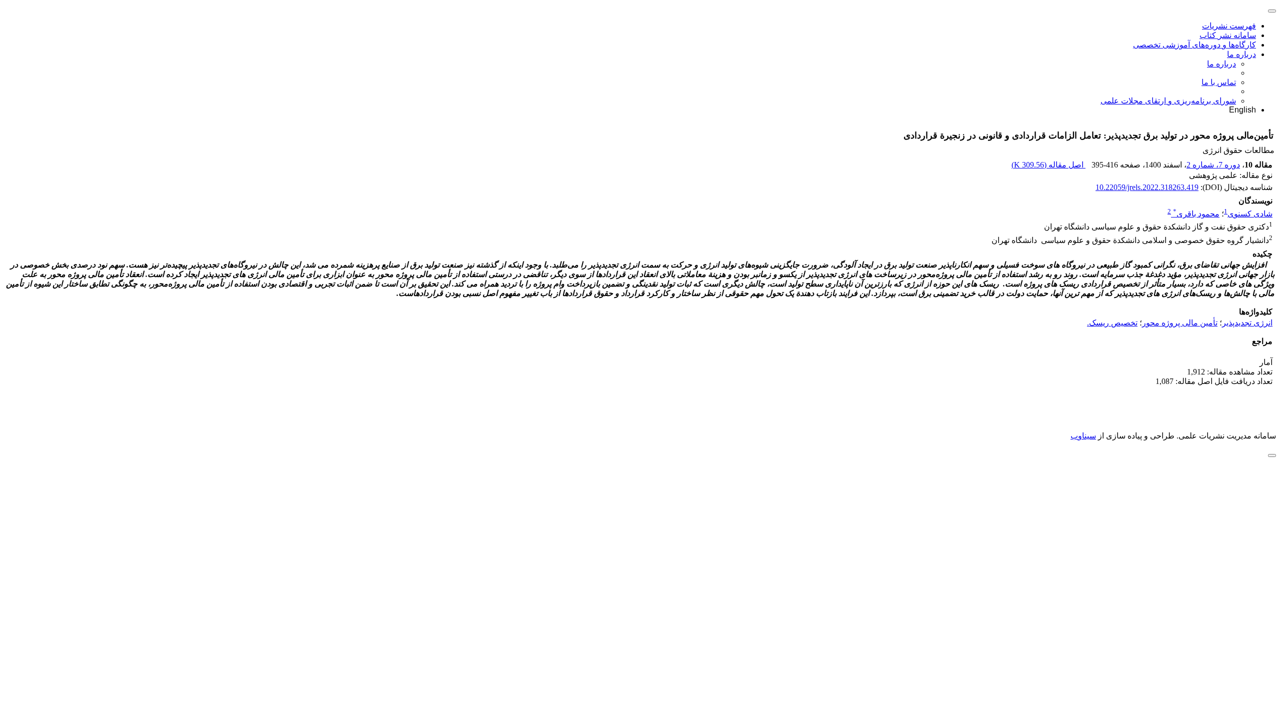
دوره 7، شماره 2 (1213, 164)
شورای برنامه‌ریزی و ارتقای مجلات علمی (1168, 100)
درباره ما (1241, 54)
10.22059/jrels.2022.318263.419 (1147, 187)
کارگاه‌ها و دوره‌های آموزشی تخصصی (1194, 44)
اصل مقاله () (1049, 164)
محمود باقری (1196, 214)
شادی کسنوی (1250, 214)
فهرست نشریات (1229, 26)
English (1242, 110)
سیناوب (1083, 436)
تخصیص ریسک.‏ (1112, 322)
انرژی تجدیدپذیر (1247, 322)
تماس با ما (1219, 82)
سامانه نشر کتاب (1228, 35)
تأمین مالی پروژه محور (1180, 322)
